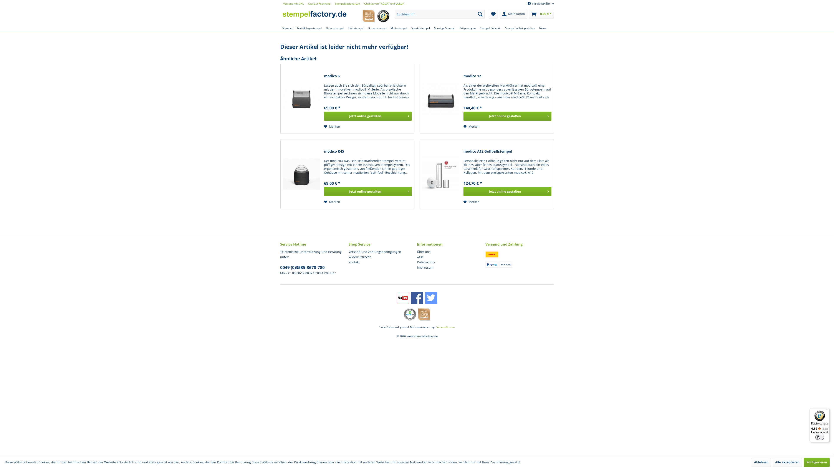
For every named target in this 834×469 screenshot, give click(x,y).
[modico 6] (301, 98)
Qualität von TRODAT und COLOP (384, 3)
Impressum (425, 267)
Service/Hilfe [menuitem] (541, 4)
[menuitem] (440, 14)
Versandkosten (446, 327)
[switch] (819, 437)
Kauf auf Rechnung (319, 3)
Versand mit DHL (293, 3)
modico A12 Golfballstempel (487, 151)
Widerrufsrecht (360, 257)
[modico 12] (440, 98)
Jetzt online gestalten (365, 116)
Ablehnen (761, 462)
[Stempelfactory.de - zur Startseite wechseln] (314, 15)
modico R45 (334, 151)
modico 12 (472, 76)
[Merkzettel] (493, 14)
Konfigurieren (816, 462)
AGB (420, 257)
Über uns (423, 252)
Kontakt (354, 262)
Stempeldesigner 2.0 (347, 3)
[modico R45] (301, 174)
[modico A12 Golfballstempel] (440, 174)
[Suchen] (480, 14)
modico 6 (332, 76)
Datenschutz (426, 262)
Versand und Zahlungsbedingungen (375, 252)
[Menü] (827, 410)
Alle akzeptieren (787, 462)
